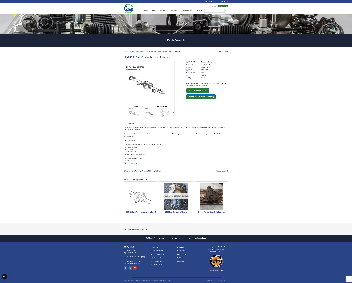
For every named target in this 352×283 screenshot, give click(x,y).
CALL (211, 1)
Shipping (180, 258)
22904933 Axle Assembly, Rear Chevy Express (164, 51)
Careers (180, 247)
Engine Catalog (157, 265)
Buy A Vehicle (156, 258)
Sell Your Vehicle (157, 254)
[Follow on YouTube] (135, 268)
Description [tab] (129, 124)
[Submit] (226, 11)
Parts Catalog (156, 261)
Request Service (187, 10)
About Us (154, 247)
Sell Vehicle (174, 10)
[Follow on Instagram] (130, 268)
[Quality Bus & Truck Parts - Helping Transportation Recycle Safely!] (129, 8)
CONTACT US (224, 1)
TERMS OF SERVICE (222, 280)
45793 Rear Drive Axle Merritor (176, 212)
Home (126, 51)
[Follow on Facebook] (125, 268)
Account (181, 261)
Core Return (182, 254)
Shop (132, 51)
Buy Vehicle (163, 10)
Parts (145, 10)
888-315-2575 (136, 261)
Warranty (181, 251)
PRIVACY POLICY (211, 280)
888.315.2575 (196, 97)
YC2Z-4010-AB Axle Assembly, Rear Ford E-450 (140, 213)
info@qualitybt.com (134, 263)
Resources (199, 10)
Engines (154, 10)
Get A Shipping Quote (197, 90)
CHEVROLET (140, 51)
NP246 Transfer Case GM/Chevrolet (211, 212)
